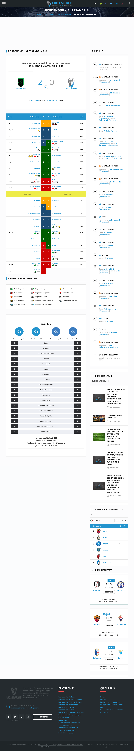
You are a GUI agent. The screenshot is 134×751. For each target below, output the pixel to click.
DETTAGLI (109, 592)
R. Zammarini (35, 162)
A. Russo (55, 200)
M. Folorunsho (53, 100)
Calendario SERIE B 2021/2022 (58, 14)
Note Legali (43, 745)
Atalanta (107, 562)
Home (39, 14)
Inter (105, 537)
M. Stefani (36, 220)
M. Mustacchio (57, 141)
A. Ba (54, 245)
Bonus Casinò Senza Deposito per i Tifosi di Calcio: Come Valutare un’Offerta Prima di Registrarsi (115, 484)
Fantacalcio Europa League (69, 715)
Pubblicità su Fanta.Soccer (111, 710)
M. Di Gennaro (57, 130)
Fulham (96, 590)
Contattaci (42, 717)
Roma (105, 531)
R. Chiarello (56, 167)
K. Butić (37, 180)
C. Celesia (56, 239)
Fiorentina (121, 624)
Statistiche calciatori (67, 730)
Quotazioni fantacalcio (68, 728)
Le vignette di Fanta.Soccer (111, 704)
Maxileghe (62, 720)
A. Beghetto (56, 220)
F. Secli (37, 258)
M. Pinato (35, 100)
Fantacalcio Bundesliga (68, 704)
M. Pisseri (56, 122)
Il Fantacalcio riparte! (115, 416)
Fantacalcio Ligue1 (66, 707)
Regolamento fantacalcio (69, 722)
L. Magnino (36, 168)
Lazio (121, 658)
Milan (105, 556)
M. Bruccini (56, 231)
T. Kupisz (36, 231)
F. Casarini (56, 173)
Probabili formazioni (67, 733)
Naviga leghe (63, 717)
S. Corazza (56, 180)
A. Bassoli (36, 207)
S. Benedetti (57, 213)
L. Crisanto (56, 207)
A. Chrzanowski (34, 213)
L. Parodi (55, 162)
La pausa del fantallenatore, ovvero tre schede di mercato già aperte (116, 435)
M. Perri (37, 226)
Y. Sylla (37, 270)
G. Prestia (56, 136)
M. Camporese (34, 128)
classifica (121, 520)
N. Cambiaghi (35, 186)
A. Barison (36, 136)
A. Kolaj (55, 263)
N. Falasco (36, 143)
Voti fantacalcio (65, 725)
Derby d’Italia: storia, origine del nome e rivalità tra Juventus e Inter (115, 458)
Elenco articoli (99, 381)
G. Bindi (37, 200)
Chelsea (121, 590)
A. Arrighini (56, 186)
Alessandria (71, 88)
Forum (103, 699)
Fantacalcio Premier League (70, 699)
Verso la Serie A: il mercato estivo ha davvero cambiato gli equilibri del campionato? (116, 396)
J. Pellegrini (35, 263)
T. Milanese (56, 155)
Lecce (105, 550)
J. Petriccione (35, 239)
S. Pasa (37, 148)
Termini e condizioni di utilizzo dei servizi (62, 746)
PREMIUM (104, 712)
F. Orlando (56, 257)
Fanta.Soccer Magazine (110, 702)
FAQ (102, 707)
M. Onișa (37, 252)
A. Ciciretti (36, 245)
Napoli (105, 543)
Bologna (97, 658)
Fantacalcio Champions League (71, 712)
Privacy (52, 745)
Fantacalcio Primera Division (70, 702)
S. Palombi (56, 250)
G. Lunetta (56, 148)
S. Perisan (36, 123)
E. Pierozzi (56, 225)
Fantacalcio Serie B (66, 710)
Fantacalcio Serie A (66, 697)
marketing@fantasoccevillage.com (25, 708)
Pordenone (20, 88)
